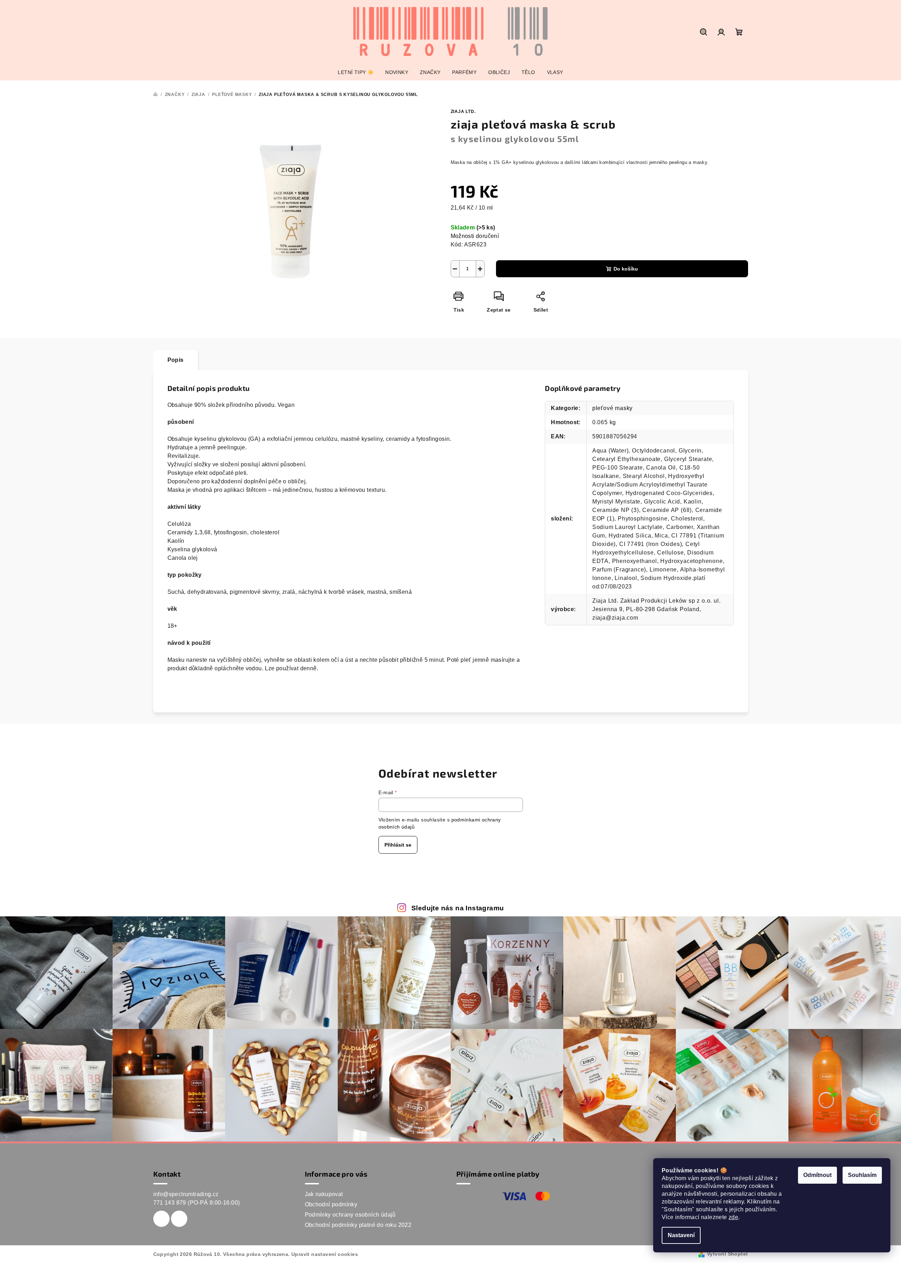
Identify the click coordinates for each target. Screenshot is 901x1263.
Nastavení (681, 1235)
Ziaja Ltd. (463, 111)
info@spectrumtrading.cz (186, 1194)
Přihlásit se (397, 845)
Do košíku (626, 269)
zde (733, 1217)
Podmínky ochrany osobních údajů (350, 1215)
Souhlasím (862, 1175)
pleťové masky (612, 408)
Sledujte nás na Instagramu (457, 908)
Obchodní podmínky (331, 1204)
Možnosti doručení (475, 236)
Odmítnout (817, 1175)
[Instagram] (179, 1219)
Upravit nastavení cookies (324, 1254)
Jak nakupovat (324, 1194)
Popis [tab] (175, 360)
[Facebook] (161, 1219)
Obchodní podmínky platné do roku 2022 (358, 1225)
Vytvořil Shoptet (727, 1254)
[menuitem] (355, 72)
